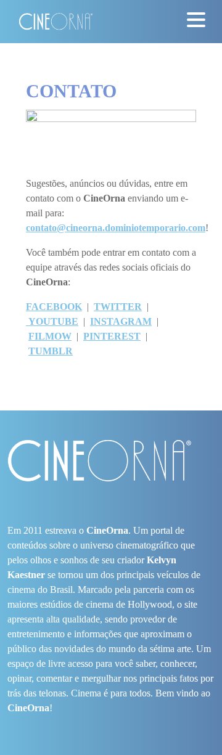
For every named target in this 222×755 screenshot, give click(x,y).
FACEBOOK (54, 306)
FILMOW (50, 336)
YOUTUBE (52, 321)
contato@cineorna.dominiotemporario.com (115, 227)
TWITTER (118, 306)
